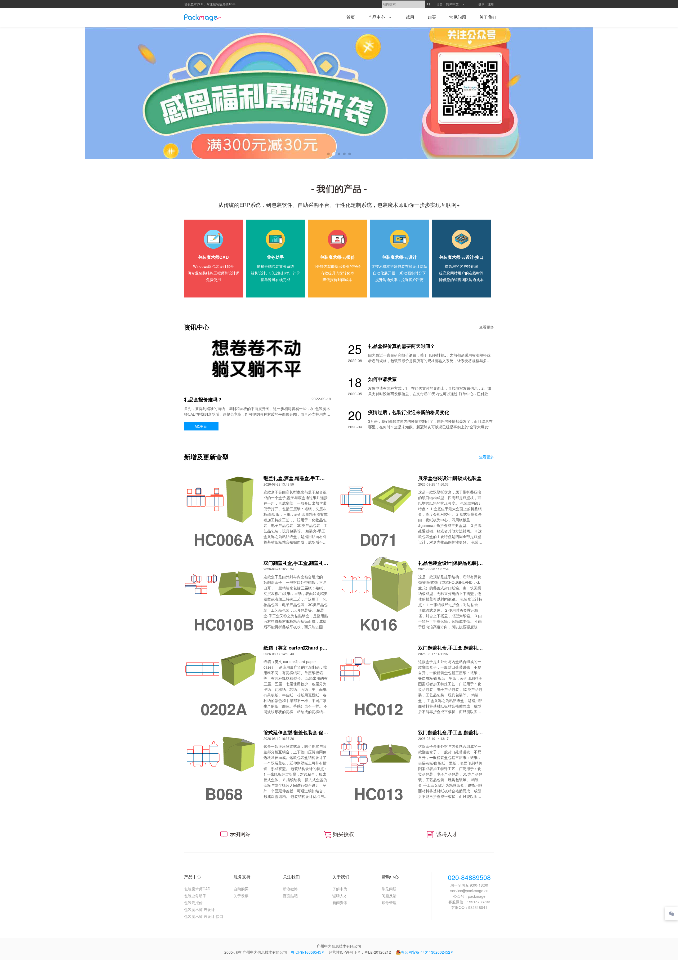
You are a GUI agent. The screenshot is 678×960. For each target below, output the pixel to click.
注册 (491, 4)
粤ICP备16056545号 (308, 952)
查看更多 (486, 327)
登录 (481, 4)
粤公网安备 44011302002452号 (427, 952)
